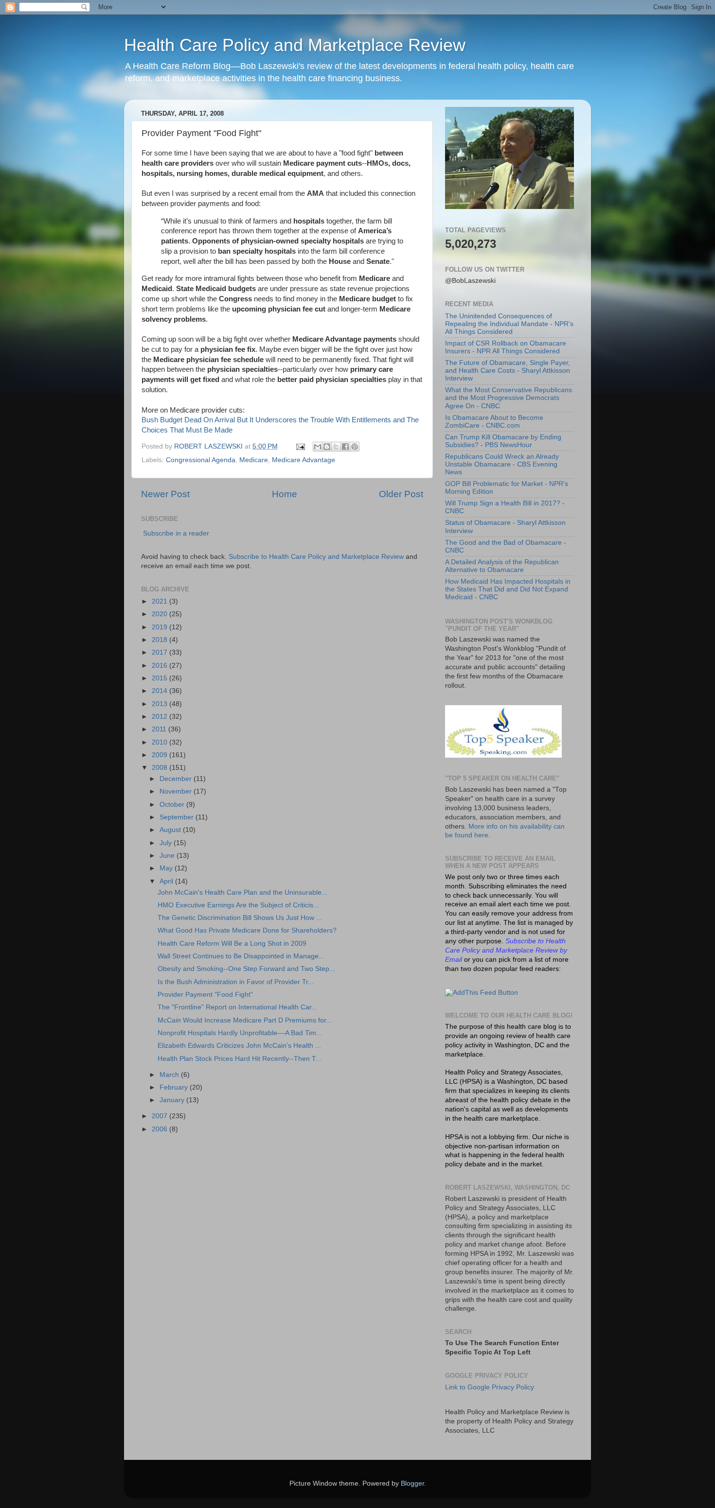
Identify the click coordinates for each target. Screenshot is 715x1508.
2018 (160, 639)
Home (284, 494)
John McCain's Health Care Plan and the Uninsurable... (242, 892)
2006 (160, 1129)
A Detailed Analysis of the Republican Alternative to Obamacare (502, 565)
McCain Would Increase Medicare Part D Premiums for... (245, 1020)
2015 (160, 678)
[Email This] (317, 446)
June (168, 855)
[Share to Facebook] (345, 446)
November (177, 791)
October (173, 804)
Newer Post (165, 494)
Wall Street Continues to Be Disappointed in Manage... (241, 956)
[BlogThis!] (327, 446)
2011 (160, 729)
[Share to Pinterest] (354, 446)
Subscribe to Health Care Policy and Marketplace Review (317, 556)
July (167, 843)
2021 (160, 601)
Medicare (253, 460)
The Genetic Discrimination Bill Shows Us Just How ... (240, 917)
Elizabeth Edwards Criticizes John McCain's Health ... (239, 1045)
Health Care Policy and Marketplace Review (294, 45)
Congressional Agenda (200, 460)
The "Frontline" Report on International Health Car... (237, 1007)
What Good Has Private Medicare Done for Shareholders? (247, 930)
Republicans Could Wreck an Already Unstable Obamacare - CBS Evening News (502, 464)
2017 (160, 652)
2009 (160, 755)
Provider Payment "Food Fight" (205, 994)
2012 (160, 716)
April (167, 881)
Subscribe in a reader (176, 533)
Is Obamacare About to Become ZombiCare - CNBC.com (494, 421)
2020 (160, 614)
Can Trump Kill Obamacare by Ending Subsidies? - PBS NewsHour (503, 441)
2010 (160, 742)
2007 (160, 1116)
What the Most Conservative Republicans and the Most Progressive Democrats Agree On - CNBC (508, 397)
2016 (160, 665)
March (170, 1074)
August (171, 829)
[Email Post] (300, 446)
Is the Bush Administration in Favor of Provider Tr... (236, 982)
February (175, 1087)
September (178, 817)
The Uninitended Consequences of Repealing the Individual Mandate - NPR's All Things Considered (509, 323)
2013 (160, 704)
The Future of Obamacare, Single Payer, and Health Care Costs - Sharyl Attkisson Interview (507, 370)
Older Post (401, 494)
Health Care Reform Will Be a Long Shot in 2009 (232, 943)
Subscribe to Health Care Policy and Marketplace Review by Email (506, 950)
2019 (160, 627)
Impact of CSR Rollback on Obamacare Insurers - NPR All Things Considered (505, 347)
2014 (160, 690)
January (173, 1100)
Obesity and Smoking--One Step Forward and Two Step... (246, 968)
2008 (160, 767)
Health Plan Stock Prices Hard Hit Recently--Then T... (240, 1058)
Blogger (412, 1483)
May (167, 868)
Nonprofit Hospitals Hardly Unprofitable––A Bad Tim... (240, 1033)
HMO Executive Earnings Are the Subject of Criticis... (238, 905)
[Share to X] (336, 446)
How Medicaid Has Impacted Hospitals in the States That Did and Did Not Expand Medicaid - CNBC (508, 589)
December (177, 778)
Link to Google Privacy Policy (489, 1387)
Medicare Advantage (303, 460)
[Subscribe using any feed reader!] (481, 992)
